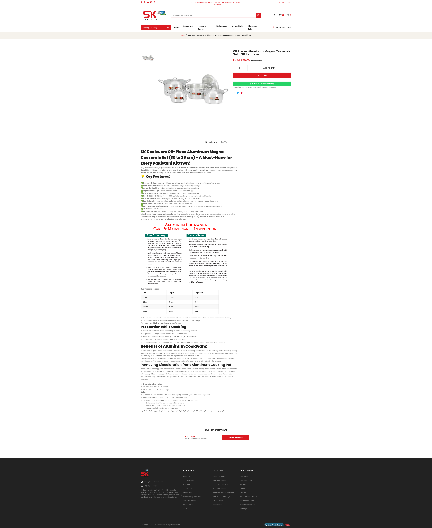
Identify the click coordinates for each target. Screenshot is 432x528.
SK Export (186, 484)
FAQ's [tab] (224, 142)
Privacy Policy (188, 504)
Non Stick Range (219, 488)
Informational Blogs (247, 504)
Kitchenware (221, 26)
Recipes (243, 484)
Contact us (187, 488)
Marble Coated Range (221, 496)
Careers (243, 488)
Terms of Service (189, 500)
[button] (289, 15)
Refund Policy (188, 492)
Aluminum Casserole (196, 35)
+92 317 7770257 (284, 2)
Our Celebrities (246, 480)
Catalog (243, 492)
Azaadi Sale (237, 26)
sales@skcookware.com (153, 482)
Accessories (217, 504)
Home (177, 27)
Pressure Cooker (202, 27)
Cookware (188, 26)
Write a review (236, 437)
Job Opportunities (247, 500)
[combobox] (216, 15)
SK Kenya (243, 509)
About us (186, 476)
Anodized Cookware (220, 484)
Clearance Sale (253, 27)
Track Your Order (283, 27)
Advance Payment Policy (192, 496)
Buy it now (262, 75)
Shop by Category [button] (150, 27)
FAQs (185, 509)
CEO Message (188, 480)
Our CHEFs (244, 476)
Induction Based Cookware (223, 492)
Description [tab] (211, 142)
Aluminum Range (219, 480)
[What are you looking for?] (258, 15)
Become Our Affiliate (248, 496)
